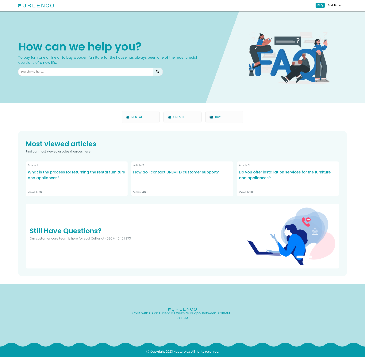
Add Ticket (335, 5)
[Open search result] (158, 72)
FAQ (320, 5)
